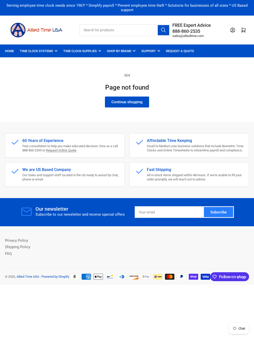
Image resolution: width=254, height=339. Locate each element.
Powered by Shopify (55, 276)
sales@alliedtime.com (188, 36)
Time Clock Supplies (80, 51)
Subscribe (218, 212)
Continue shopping (127, 102)
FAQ (8, 253)
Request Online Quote (61, 150)
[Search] (163, 30)
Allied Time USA (28, 276)
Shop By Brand (119, 51)
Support (148, 51)
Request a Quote (180, 51)
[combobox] (125, 30)
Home (9, 51)
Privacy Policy (16, 240)
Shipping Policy (17, 247)
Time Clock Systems (36, 51)
